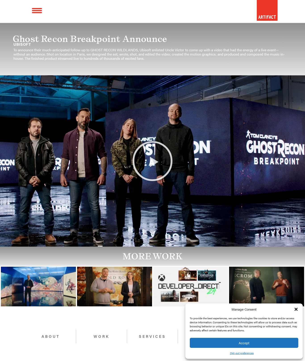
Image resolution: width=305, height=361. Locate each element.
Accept (244, 342)
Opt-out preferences (242, 353)
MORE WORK (153, 256)
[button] (296, 309)
